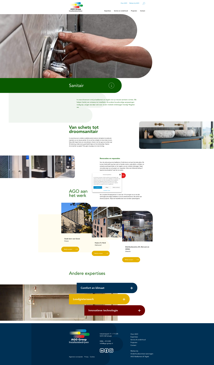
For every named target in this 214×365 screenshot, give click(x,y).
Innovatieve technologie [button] (103, 310)
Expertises (107, 11)
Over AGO (124, 3)
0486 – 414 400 (105, 341)
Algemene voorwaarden (76, 357)
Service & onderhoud (138, 340)
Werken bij (134, 351)
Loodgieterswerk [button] (83, 299)
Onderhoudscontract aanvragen (142, 354)
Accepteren (98, 187)
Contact (142, 11)
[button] (120, 174)
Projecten (134, 11)
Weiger (107, 187)
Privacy (109, 190)
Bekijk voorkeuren (116, 187)
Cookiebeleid (105, 190)
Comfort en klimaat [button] (92, 287)
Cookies (92, 357)
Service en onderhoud (121, 11)
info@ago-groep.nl (106, 343)
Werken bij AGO (134, 3)
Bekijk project (68, 249)
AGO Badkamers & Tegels (140, 356)
